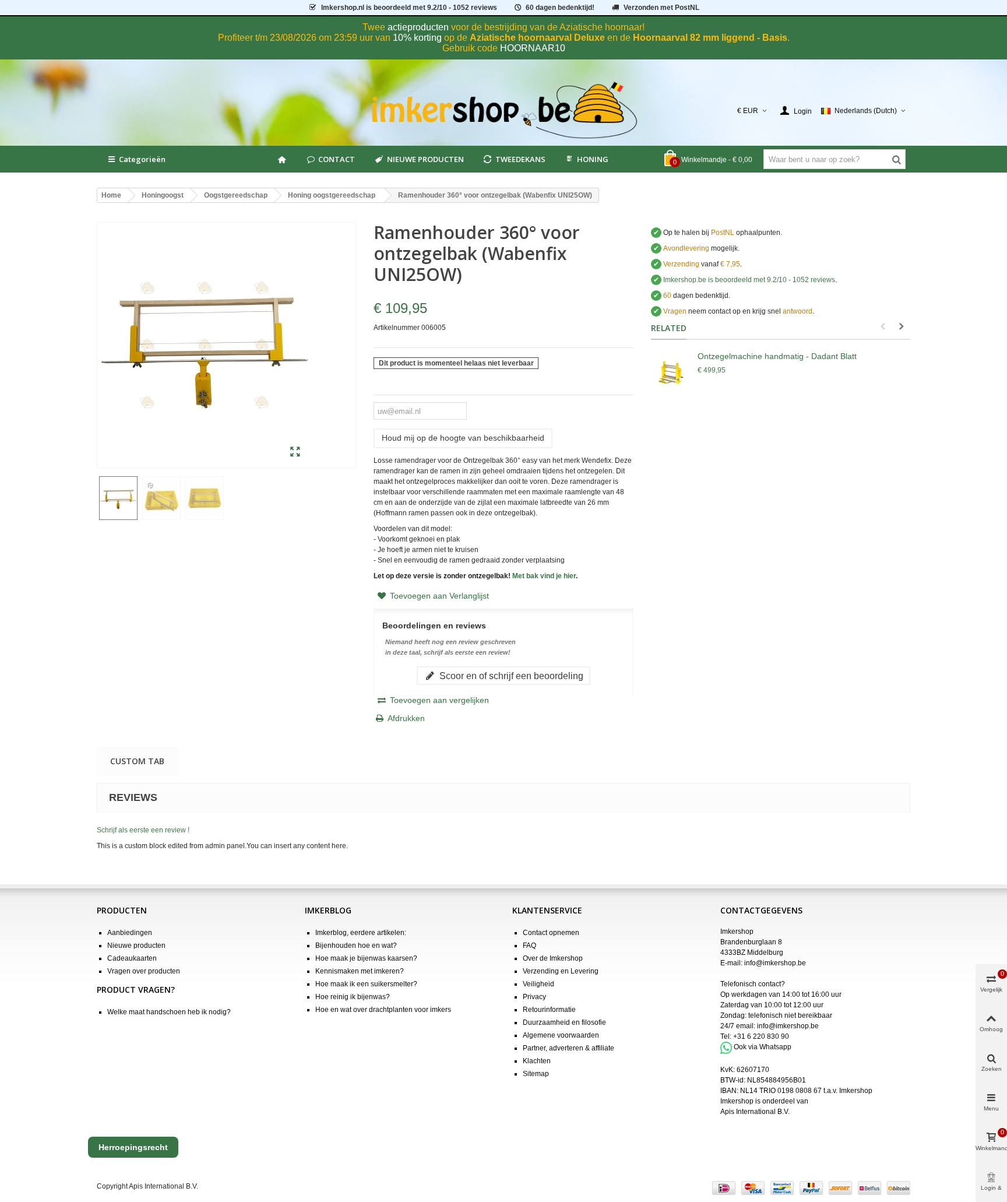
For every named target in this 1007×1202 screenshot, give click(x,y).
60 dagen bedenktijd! (560, 7)
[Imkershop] (503, 111)
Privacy (534, 997)
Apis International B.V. (755, 1112)
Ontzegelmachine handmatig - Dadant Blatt (777, 356)
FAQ (529, 945)
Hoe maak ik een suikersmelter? (366, 984)
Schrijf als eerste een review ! (143, 830)
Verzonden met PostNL (661, 7)
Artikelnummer (397, 328)
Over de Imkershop (553, 958)
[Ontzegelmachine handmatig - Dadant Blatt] (671, 373)
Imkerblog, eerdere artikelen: (360, 933)
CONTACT (336, 159)
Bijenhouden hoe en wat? (356, 945)
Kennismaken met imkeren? (359, 971)
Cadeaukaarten (132, 958)
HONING (592, 159)
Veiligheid (538, 984)
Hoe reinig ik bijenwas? (352, 997)
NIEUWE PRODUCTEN (425, 159)
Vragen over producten (143, 971)
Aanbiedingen (129, 933)
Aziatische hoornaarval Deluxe (537, 38)
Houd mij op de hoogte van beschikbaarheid (463, 437)
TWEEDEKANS (520, 159)
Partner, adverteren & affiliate (568, 1048)
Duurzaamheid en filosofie (564, 1022)
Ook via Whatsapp (762, 1047)
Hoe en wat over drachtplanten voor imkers (383, 1010)
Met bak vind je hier (544, 576)
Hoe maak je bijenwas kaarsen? (366, 958)
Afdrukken (406, 718)
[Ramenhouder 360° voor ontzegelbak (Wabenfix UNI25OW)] (295, 452)
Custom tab (137, 761)
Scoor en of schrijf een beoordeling (510, 675)
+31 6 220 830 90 (761, 1036)
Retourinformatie (549, 1010)
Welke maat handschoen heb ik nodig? (169, 1012)
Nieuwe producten (136, 945)
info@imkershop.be (775, 963)
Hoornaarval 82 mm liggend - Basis (710, 38)
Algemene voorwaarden (561, 1035)
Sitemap (536, 1074)
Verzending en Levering (560, 971)
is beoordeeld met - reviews (749, 280)
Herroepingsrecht (133, 1147)
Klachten (537, 1061)
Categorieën (142, 159)
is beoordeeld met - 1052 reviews (409, 7)
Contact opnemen (551, 933)
